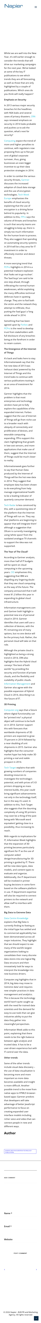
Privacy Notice (20, 1278)
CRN (33, 116)
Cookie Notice (20, 1282)
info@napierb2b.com (20, 1297)
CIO (12, 572)
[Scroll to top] (36, 1318)
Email (8, 1226)
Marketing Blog (26, 31)
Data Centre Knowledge (16, 918)
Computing (9, 140)
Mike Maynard (20, 32)
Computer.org (11, 710)
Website (8, 1239)
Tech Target (10, 767)
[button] (36, 7)
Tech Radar (10, 505)
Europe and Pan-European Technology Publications (18, 1151)
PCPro (7, 267)
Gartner (25, 179)
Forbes (24, 324)
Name (8, 1213)
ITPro (23, 216)
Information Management (17, 683)
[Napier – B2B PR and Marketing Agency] (13, 7)
